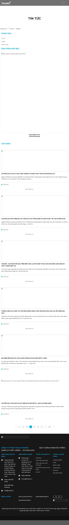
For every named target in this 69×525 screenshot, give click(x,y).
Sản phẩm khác (57, 473)
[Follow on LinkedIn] (57, 497)
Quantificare (56, 468)
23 (49, 427)
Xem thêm (28, 189)
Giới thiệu (38, 458)
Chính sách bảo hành (42, 460)
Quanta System (57, 460)
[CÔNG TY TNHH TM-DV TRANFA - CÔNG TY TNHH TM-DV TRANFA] (6, 3)
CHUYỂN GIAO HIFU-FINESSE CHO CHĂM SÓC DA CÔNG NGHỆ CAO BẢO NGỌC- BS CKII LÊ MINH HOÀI (33, 218)
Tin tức (11, 29)
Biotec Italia (56, 465)
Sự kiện (3, 41)
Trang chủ (3, 29)
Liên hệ (38, 472)
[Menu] (67, 3)
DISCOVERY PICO (34, 135)
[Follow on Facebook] (54, 497)
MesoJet (55, 470)
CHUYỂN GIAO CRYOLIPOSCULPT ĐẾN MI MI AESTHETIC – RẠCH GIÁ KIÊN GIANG (26, 403)
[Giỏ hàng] (63, 3)
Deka (54, 462)
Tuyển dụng (4, 44)
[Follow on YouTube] (60, 497)
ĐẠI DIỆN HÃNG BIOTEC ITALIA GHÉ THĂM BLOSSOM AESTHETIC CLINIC (24, 358)
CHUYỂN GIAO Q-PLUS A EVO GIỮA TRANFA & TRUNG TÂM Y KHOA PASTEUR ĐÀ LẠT (28, 173)
